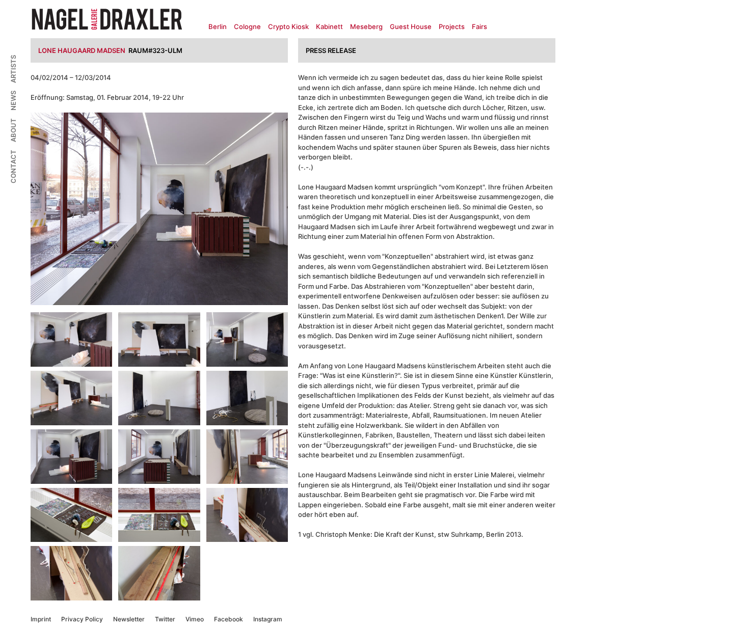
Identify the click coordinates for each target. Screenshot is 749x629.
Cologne (247, 26)
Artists (13, 69)
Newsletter (129, 619)
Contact (13, 166)
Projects (452, 26)
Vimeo (194, 619)
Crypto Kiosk (288, 26)
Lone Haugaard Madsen (81, 50)
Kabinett (329, 26)
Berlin (217, 26)
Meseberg (366, 26)
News (13, 101)
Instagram (267, 619)
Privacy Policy (82, 619)
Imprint (41, 619)
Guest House (411, 26)
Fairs (479, 26)
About (13, 130)
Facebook (228, 619)
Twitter (165, 619)
